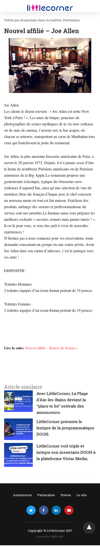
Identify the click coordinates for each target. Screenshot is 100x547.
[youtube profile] (69, 510)
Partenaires (71, 20)
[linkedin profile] (56, 510)
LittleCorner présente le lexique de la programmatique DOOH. (65, 428)
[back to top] (89, 528)
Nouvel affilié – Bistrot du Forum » (51, 347)
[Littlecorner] (50, 4)
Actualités (53, 20)
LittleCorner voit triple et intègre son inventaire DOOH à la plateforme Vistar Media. (65, 452)
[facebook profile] (43, 510)
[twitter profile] (31, 510)
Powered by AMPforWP (50, 536)
